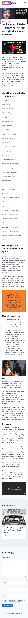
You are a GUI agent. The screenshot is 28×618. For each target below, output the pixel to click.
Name (5, 582)
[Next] (24, 525)
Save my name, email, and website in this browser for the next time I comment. (14, 600)
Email (5, 589)
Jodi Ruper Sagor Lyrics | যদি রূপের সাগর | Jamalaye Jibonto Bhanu (13, 530)
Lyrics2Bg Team (7, 38)
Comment (6, 561)
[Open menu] (25, 3)
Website (5, 596)
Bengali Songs (6, 21)
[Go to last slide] (4, 525)
